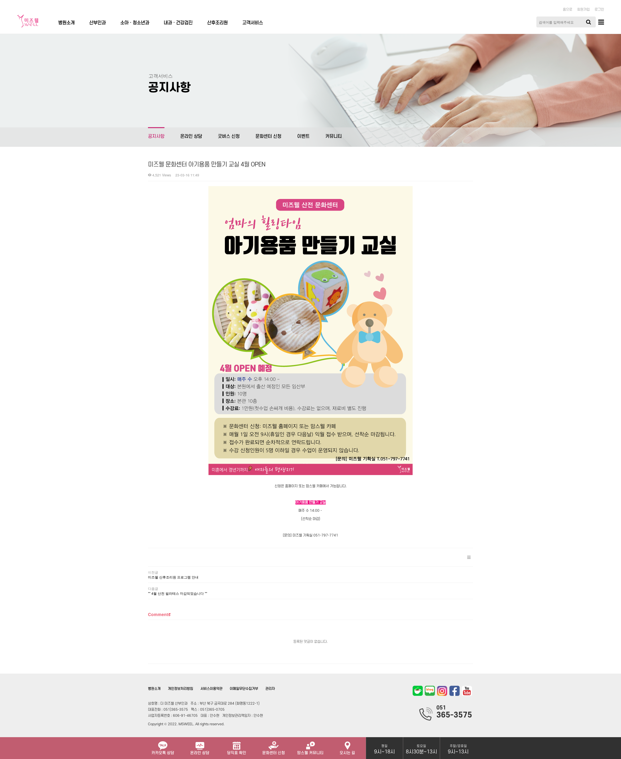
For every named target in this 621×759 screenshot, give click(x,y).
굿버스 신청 (229, 136)
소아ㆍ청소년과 (134, 22)
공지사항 (156, 136)
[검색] (588, 21)
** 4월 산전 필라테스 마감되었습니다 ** (177, 593)
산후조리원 (217, 22)
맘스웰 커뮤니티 (310, 753)
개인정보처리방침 (180, 689)
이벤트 (303, 136)
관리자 (270, 689)
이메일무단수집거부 (244, 689)
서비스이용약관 (211, 689)
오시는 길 (347, 753)
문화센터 (273, 753)
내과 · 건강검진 (178, 22)
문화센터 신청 (268, 136)
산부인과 (97, 22)
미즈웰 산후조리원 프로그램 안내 (173, 577)
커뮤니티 (333, 136)
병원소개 (66, 22)
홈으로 (567, 10)
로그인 (599, 10)
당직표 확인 (236, 753)
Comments (159, 614)
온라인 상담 (191, 136)
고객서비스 (252, 22)
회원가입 (583, 10)
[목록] (469, 557)
